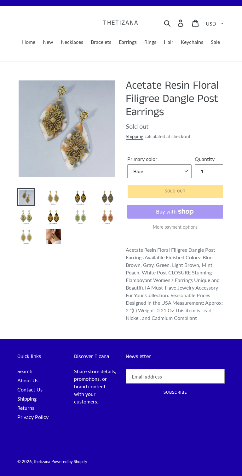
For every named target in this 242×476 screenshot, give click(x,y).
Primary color (142, 159)
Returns (25, 408)
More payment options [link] (175, 227)
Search (24, 371)
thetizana (121, 23)
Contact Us (30, 389)
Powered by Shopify (69, 461)
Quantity (205, 159)
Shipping (134, 136)
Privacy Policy (33, 417)
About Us (27, 380)
